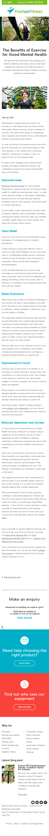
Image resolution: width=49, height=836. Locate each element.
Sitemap (29, 752)
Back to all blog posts (12, 577)
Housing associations (11, 735)
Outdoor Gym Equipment (32, 823)
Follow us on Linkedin (37, 802)
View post (22, 794)
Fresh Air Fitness (24, 10)
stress (4, 518)
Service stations (33, 738)
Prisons (29, 742)
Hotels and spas (33, 735)
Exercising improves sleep (13, 186)
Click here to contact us (24, 611)
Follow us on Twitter (41, 802)
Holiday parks (8, 742)
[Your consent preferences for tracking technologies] (2, 627)
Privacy (9, 823)
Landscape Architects (35, 745)
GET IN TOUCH (24, 663)
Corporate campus (34, 731)
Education (6, 731)
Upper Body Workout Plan (16, 535)
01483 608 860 (35, 2)
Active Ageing (32, 748)
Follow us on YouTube (33, 802)
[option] (24, 29)
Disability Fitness (9, 752)
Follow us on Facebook (45, 802)
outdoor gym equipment (17, 408)
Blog (17, 823)
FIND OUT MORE (24, 707)
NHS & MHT (6, 738)
